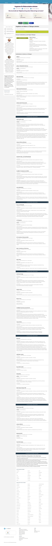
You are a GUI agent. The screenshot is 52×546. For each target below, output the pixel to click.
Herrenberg (29, 485)
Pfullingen (29, 493)
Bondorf (28, 490)
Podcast (20, 540)
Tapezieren (13, 2)
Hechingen (40, 490)
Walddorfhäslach (18, 508)
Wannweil (17, 488)
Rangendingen (40, 485)
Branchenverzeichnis (22, 531)
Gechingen (40, 505)
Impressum (20, 534)
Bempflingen (29, 502)
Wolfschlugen (40, 496)
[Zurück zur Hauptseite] (11, 528)
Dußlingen (17, 496)
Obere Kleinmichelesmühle (30, 516)
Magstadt (40, 502)
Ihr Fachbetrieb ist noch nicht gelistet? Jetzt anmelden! (32, 453)
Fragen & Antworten (7, 92)
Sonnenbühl (29, 522)
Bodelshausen (29, 496)
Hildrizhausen (17, 502)
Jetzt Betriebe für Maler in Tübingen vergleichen (32, 116)
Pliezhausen (17, 499)
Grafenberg (29, 519)
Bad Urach (40, 519)
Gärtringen (29, 499)
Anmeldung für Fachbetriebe (23, 529)
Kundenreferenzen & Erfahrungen (8, 94)
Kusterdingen (17, 485)
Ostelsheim (40, 522)
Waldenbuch (17, 511)
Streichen (6, 2)
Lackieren (26, 2)
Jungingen (40, 499)
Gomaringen (17, 493)
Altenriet (17, 516)
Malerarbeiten (44, 457)
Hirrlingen (29, 513)
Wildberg (40, 513)
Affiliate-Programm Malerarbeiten (23, 530)
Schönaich (17, 513)
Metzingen (29, 488)
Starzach (40, 488)
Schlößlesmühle (29, 508)
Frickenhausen (40, 508)
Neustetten (17, 519)
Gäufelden (17, 522)
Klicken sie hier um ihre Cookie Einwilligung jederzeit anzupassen (10, 542)
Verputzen (20, 2)
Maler (35, 529)
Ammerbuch (17, 490)
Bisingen (40, 516)
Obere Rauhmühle (18, 505)
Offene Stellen (21, 539)
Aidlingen (40, 493)
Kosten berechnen (45, 2)
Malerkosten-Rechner (37, 531)
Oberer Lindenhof (29, 505)
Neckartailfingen (29, 511)
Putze (38, 2)
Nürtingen (40, 511)
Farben (33, 2)
